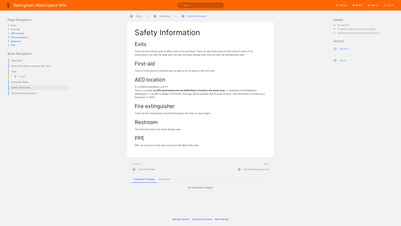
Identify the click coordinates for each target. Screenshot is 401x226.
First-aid (15, 29)
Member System (181, 219)
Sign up (374, 5)
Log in (390, 5)
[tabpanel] (200, 187)
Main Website (222, 219)
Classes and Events (202, 219)
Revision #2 (343, 25)
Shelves (343, 5)
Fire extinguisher (19, 37)
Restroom (16, 41)
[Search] (181, 5)
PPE (13, 45)
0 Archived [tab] (164, 179)
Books (359, 5)
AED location (17, 33)
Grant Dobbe (368, 29)
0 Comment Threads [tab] (144, 179)
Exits (13, 25)
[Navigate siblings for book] (147, 16)
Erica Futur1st (372, 33)
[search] (200, 5)
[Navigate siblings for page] (176, 16)
